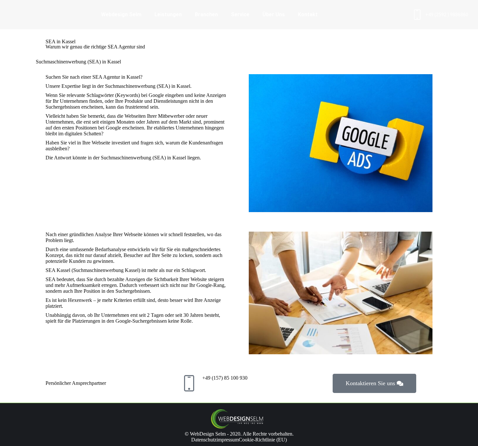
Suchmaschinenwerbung (130, 86)
